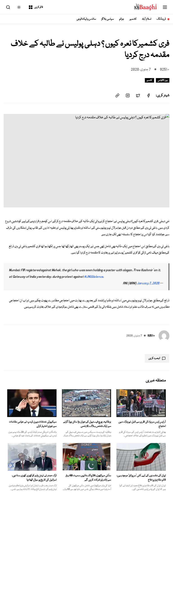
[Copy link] (117, 95)
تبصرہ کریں (154, 358)
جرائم (121, 19)
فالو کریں (38, 7)
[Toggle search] (8, 7)
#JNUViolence (93, 276)
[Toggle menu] (164, 7)
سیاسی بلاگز (107, 19)
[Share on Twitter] (138, 95)
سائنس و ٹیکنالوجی (86, 19)
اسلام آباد (146, 19)
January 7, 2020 (148, 283)
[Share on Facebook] (148, 95)
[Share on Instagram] (128, 95)
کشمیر (133, 19)
